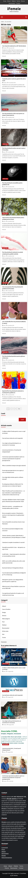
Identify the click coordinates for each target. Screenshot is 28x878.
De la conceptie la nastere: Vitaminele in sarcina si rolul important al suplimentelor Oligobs (13, 515)
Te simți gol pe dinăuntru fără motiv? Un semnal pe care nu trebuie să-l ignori (12, 485)
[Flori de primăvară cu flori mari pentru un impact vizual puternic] (14, 103)
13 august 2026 (10, 697)
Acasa (4, 1)
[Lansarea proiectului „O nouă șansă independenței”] (14, 737)
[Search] (26, 17)
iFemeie (14, 9)
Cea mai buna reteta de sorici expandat (12, 438)
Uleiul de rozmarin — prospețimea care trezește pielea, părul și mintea (12, 507)
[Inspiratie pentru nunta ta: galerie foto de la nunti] (14, 68)
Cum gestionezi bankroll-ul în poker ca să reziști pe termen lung (13, 594)
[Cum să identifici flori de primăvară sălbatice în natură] (14, 311)
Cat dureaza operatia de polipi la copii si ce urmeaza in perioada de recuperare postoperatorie (13, 458)
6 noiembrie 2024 (10, 117)
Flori (3, 622)
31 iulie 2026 (10, 781)
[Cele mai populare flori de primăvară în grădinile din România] (14, 276)
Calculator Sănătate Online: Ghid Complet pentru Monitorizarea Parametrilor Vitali (13, 500)
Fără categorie (6, 618)
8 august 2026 (11, 724)
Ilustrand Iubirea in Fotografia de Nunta (12, 568)
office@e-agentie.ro (12, 798)
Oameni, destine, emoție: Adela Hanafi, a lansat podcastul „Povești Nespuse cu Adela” (14, 536)
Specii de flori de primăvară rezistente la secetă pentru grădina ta (13, 392)
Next (19, 409)
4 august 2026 (10, 752)
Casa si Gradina (6, 609)
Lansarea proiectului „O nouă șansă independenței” (11, 451)
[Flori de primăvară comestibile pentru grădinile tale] (14, 172)
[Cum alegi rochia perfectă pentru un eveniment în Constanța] (14, 710)
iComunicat (5, 847)
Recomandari (12, 3)
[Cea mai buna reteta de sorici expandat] (14, 684)
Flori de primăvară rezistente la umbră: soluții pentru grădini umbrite (12, 253)
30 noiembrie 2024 (12, 82)
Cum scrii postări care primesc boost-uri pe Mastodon (13, 522)
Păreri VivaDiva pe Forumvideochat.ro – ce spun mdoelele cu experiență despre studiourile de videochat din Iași (13, 492)
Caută (3, 413)
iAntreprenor (5, 853)
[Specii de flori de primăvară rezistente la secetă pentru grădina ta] (14, 380)
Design (4, 612)
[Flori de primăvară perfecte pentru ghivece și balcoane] (14, 345)
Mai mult (4, 56)
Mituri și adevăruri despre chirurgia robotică (14, 465)
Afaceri (9, 1)
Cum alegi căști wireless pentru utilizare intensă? (12, 478)
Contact (18, 3)
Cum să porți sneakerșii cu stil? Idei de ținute (14, 46)
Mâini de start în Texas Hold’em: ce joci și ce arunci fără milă (13, 587)
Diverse (23, 1)
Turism (18, 1)
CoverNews (23, 873)
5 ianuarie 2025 (11, 48)
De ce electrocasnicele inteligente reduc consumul (12, 529)
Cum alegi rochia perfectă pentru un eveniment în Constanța (11, 444)
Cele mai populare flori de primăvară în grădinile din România (12, 287)
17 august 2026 (10, 671)
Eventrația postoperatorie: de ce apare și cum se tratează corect (12, 471)
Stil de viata (5, 42)
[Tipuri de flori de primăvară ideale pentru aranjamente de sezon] (14, 206)
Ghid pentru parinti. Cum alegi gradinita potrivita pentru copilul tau (12, 580)
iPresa (3, 849)
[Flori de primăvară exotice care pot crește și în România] (14, 137)
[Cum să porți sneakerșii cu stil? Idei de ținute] (14, 35)
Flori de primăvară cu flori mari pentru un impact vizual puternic (13, 114)
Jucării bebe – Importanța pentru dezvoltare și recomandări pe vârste (13, 555)
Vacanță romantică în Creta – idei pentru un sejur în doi (13, 548)
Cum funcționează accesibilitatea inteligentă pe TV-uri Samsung (14, 573)
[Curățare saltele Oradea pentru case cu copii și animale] (14, 657)
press (4, 117)
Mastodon (4, 642)
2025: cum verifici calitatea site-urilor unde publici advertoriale (13, 562)
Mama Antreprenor (7, 857)
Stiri (3, 634)
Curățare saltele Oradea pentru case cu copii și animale (13, 432)
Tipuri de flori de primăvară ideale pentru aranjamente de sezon (13, 218)
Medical (14, 1)
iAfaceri (4, 851)
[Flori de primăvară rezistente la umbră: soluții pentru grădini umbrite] (14, 241)
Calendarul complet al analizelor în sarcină (13, 542)
